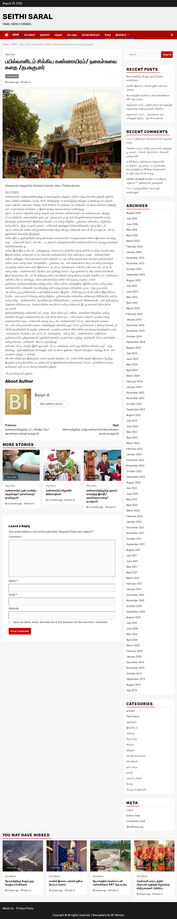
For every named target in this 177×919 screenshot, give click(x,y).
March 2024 (133, 375)
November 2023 (135, 398)
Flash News (132, 716)
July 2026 (131, 218)
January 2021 (134, 589)
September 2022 (135, 476)
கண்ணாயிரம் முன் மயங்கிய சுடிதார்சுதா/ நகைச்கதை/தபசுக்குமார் (21, 494)
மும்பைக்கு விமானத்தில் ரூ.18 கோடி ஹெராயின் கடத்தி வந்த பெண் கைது (145, 169)
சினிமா (130, 744)
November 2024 (135, 330)
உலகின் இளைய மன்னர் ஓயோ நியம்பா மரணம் (66, 882)
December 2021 (135, 527)
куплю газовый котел (139, 178)
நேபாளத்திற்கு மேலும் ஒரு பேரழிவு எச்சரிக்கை (19, 882)
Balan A (27, 82)
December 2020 (135, 594)
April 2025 (132, 302)
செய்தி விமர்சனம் (91, 34)
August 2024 (133, 347)
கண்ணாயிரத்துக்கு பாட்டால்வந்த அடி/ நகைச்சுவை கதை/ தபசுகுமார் (27, 429)
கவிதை (130, 733)
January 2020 (134, 656)
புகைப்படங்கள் (134, 778)
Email (13, 594)
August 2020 (133, 617)
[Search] (172, 35)
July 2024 (131, 353)
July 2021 (131, 555)
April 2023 (132, 437)
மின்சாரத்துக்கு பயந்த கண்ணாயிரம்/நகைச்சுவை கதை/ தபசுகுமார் (91, 429)
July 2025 (131, 285)
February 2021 (134, 583)
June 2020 (132, 628)
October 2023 (134, 403)
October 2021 (134, 538)
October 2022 (134, 471)
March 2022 (133, 510)
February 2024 (134, 381)
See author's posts (51, 403)
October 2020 (134, 606)
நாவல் (129, 772)
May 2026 (131, 229)
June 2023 (132, 426)
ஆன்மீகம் (45, 34)
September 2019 (135, 679)
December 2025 (135, 257)
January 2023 (134, 454)
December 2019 (135, 662)
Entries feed (133, 815)
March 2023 (133, 443)
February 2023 (134, 448)
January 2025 (134, 319)
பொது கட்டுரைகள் (136, 789)
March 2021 (133, 578)
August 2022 (133, 482)
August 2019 (133, 684)
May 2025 (131, 297)
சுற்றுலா (58, 34)
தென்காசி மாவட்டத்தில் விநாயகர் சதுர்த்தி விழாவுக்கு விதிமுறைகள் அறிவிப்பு (153, 884)
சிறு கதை (10, 54)
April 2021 (132, 572)
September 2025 (135, 274)
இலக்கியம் (121, 34)
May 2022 (131, 499)
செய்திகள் (29, 34)
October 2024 (134, 336)
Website (14, 608)
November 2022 (135, 465)
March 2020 (133, 645)
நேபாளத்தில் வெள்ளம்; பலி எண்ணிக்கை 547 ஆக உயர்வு (110, 882)
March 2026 (133, 240)
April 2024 (132, 370)
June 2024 (132, 359)
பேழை (108, 34)
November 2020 (135, 600)
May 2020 (131, 634)
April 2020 (132, 639)
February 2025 (134, 314)
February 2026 (134, 246)
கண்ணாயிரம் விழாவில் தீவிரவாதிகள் (59, 492)
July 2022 (131, 488)
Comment (15, 536)
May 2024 (131, 364)
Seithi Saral (28, 16)
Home (15, 34)
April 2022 (132, 505)
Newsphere (100, 915)
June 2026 (132, 224)
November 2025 (135, 263)
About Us (8, 908)
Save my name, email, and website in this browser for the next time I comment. (60, 622)
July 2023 (131, 420)
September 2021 (135, 544)
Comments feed (135, 821)
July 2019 (131, 690)
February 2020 (134, 651)
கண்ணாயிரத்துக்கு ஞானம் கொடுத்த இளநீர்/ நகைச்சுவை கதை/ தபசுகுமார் (101, 496)
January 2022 (134, 521)
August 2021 (133, 550)
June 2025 (132, 291)
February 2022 (134, 516)
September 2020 (135, 611)
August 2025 (133, 280)
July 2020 (131, 622)
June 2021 (132, 561)
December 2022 (135, 460)
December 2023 (135, 392)
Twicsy (130, 148)
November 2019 (135, 667)
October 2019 (134, 673)
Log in (129, 809)
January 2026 (134, 252)
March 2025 (133, 308)
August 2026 (133, 212)
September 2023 (135, 409)
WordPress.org (134, 826)
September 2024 (135, 342)
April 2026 (132, 235)
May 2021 (131, 566)
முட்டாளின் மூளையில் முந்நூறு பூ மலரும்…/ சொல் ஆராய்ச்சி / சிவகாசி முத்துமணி (148, 152)
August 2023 (133, 415)
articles (130, 710)
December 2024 (135, 325)
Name (13, 580)
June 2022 (132, 493)
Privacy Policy (24, 908)
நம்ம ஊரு (72, 34)
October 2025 (134, 269)
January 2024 (134, 387)
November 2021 (135, 533)
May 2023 (131, 431)
